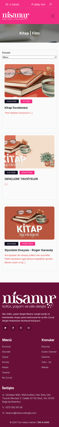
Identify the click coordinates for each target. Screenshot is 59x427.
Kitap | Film (27, 172)
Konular (5, 362)
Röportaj (46, 346)
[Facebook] (13, 328)
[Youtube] (28, 328)
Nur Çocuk (7, 377)
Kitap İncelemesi (16, 107)
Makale (45, 367)
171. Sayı (26, 101)
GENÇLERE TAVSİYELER (21, 179)
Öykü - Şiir (46, 362)
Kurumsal (6, 346)
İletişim (5, 367)
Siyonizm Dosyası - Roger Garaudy (29, 250)
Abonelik (6, 351)
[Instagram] (21, 328)
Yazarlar (6, 372)
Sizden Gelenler (49, 351)
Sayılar (5, 357)
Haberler (46, 357)
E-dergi (14, 4)
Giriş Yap (39, 4)
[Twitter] (5, 328)
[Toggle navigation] (53, 16)
